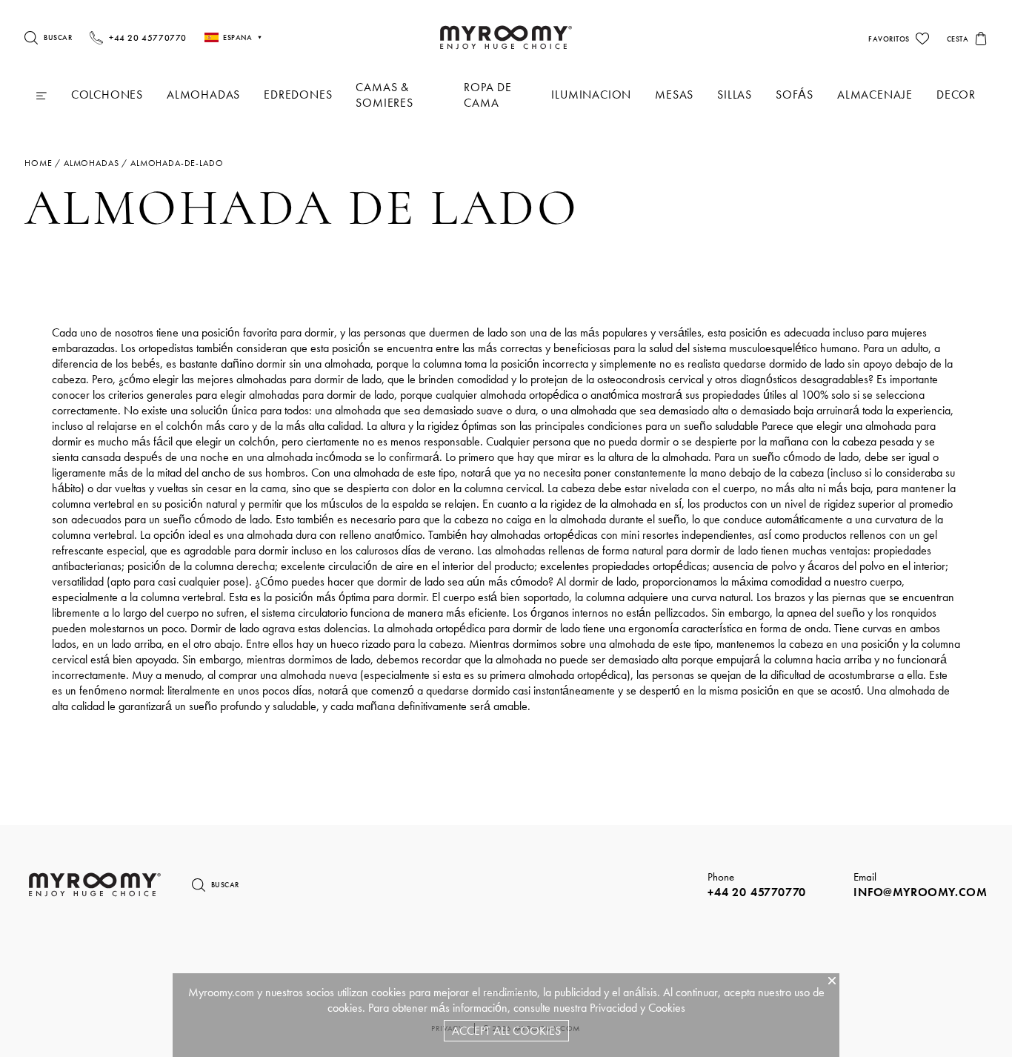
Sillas (734, 94)
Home (38, 163)
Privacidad (613, 1007)
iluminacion (591, 94)
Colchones (107, 94)
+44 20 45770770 (757, 892)
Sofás (794, 94)
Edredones (298, 94)
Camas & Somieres (384, 94)
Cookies (666, 1007)
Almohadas (203, 94)
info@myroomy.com (920, 892)
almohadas (91, 163)
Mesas (674, 94)
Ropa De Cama (488, 94)
